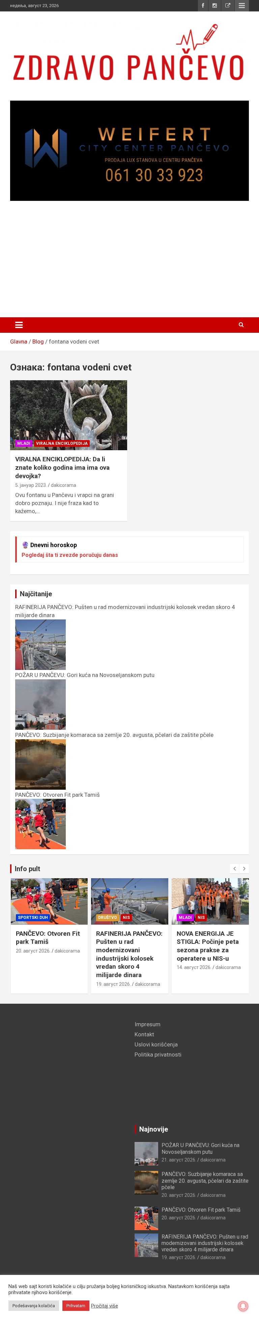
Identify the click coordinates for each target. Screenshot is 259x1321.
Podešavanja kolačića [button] (33, 1305)
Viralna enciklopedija (62, 443)
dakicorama (63, 485)
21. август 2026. (179, 1160)
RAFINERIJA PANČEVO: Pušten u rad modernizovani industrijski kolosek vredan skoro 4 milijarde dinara (129, 954)
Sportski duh (33, 917)
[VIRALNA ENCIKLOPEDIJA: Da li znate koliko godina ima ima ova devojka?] (68, 415)
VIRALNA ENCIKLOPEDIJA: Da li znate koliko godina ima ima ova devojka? (62, 467)
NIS (126, 917)
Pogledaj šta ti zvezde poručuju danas (70, 555)
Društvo (107, 917)
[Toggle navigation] (19, 325)
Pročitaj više (104, 1306)
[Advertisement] (129, 259)
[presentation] (234, 868)
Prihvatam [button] (75, 1305)
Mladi (23, 443)
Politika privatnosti (158, 1054)
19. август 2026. (113, 984)
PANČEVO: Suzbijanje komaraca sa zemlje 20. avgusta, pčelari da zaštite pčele (205, 1180)
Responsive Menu (242, 5)
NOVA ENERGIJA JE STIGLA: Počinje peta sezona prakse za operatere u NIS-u (208, 946)
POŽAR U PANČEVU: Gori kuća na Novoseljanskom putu (200, 1148)
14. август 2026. (194, 967)
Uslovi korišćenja (156, 1044)
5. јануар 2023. (31, 485)
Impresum (148, 1024)
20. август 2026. (33, 951)
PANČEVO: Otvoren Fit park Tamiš (48, 938)
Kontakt (144, 1034)
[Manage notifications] (243, 1306)
